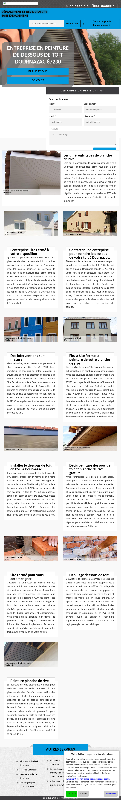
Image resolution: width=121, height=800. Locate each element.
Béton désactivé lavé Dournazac (29, 763)
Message (53, 129)
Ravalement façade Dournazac (58, 763)
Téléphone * (89, 116)
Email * (52, 116)
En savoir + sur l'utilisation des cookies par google (88, 779)
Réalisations (37, 71)
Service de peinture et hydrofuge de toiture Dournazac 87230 (59, 773)
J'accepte (72, 793)
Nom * (52, 104)
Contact (38, 80)
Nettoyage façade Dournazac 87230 (27, 785)
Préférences (111, 793)
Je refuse (83, 793)
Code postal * (90, 104)
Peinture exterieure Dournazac (28, 776)
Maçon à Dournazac (28, 770)
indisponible (79, 6)
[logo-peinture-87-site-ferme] (21, 3)
